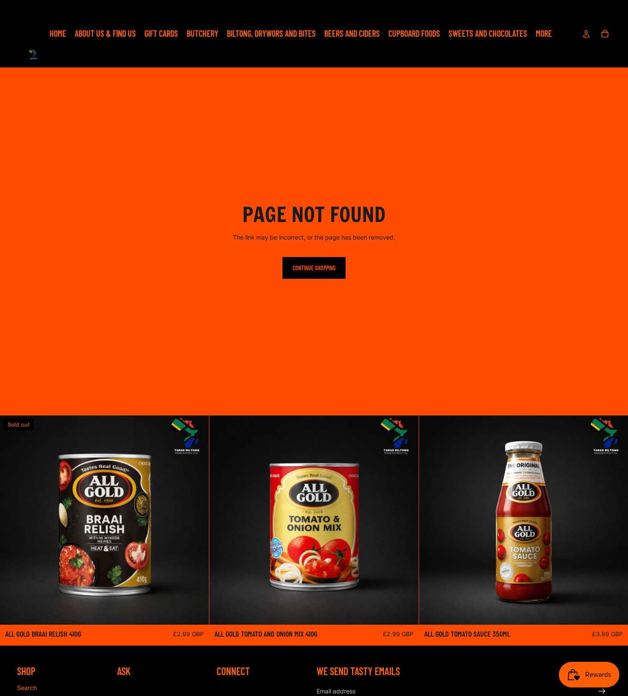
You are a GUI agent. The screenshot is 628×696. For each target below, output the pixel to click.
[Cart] (605, 33)
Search (27, 687)
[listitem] (543, 34)
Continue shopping (314, 268)
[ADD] (405, 612)
